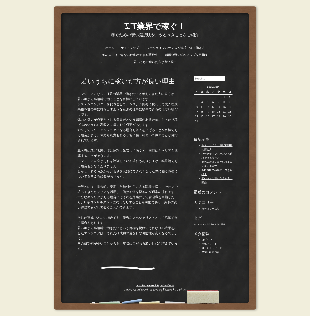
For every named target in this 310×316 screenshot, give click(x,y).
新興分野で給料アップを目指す (186, 55)
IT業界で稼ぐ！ (155, 26)
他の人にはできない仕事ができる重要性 (129, 55)
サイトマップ (130, 47)
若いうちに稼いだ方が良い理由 (155, 62)
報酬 (208, 224)
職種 (223, 224)
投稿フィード (209, 243)
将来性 (213, 224)
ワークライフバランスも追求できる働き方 (176, 47)
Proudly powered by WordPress (155, 285)
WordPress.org (210, 252)
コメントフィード (212, 247)
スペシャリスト (200, 224)
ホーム (109, 47)
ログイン (207, 239)
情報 (219, 224)
